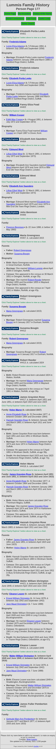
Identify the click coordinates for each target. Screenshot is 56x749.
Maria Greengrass (14, 311)
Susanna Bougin (22, 254)
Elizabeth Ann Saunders (21, 186)
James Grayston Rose (20, 474)
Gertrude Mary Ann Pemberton (20, 719)
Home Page (10, 14)
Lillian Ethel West (14, 154)
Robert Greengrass (22, 250)
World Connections (15, 18)
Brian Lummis (32, 739)
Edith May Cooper (14, 119)
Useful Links (44, 18)
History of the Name (42, 14)
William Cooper (16, 115)
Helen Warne (15, 410)
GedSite (36, 746)
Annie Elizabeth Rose (16, 414)
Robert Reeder (35, 280)
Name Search (28, 23)
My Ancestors (24, 14)
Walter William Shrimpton (21, 656)
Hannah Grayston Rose (17, 420)
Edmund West (16, 149)
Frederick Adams (17, 42)
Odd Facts (31, 18)
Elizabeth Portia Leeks (20, 78)
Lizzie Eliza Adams (15, 46)
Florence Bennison (15, 227)
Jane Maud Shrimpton (16, 604)
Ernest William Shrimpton (18, 598)
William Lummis (35, 268)
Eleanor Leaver (16, 594)
